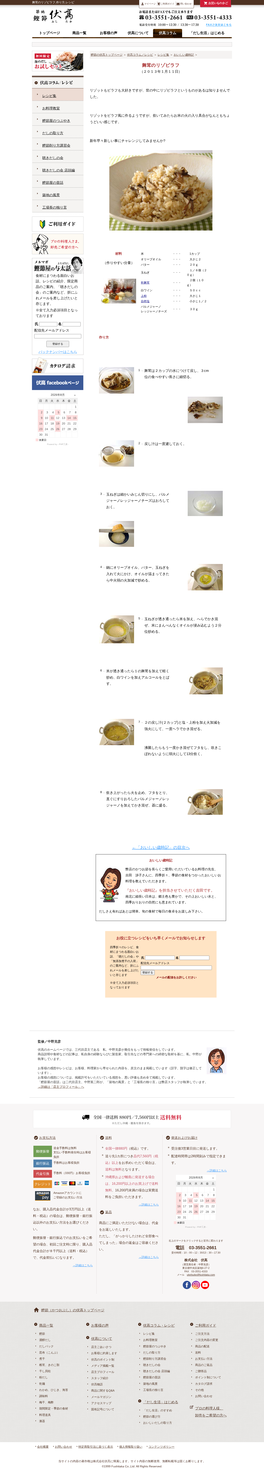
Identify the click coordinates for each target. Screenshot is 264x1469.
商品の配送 (202, 1346)
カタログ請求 (203, 1383)
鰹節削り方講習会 (56, 145)
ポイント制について (208, 1377)
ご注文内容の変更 (206, 1340)
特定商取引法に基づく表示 (95, 1446)
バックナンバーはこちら (58, 352)
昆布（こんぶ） (49, 1352)
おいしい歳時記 (184, 54)
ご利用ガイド (167, 3)
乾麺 (42, 1383)
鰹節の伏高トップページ (107, 54)
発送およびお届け (184, 1138)
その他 (199, 1390)
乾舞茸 (145, 282)
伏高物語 (97, 1384)
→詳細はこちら (83, 1265)
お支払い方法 (203, 1358)
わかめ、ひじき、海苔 (53, 1390)
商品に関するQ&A (102, 1390)
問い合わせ (186, 3)
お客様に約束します (104, 1353)
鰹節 (42, 1333)
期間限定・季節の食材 (53, 1408)
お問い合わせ (203, 1396)
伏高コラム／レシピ (140, 54)
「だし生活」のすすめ (157, 1410)
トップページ (49, 33)
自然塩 (145, 301)
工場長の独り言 (54, 207)
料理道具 (45, 1415)
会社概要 (43, 1446)
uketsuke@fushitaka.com (201, 1274)
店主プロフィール (102, 1372)
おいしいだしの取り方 (157, 1422)
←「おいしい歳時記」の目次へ (161, 847)
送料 (108, 1138)
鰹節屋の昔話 (52, 183)
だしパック (46, 1346)
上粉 (144, 295)
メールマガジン (101, 1397)
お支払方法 (47, 1138)
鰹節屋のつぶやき (56, 121)
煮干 (42, 1358)
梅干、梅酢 (46, 1402)
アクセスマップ (101, 1403)
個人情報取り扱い (130, 1446)
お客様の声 (108, 33)
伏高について (138, 33)
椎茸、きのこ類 (49, 1365)
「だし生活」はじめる (207, 33)
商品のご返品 (203, 1365)
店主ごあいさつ (101, 1347)
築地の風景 (51, 195)
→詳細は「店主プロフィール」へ (61, 1086)
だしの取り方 (52, 133)
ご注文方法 (202, 1333)
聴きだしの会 (52, 158)
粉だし (43, 1377)
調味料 (43, 1396)
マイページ (150, 3)
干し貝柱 (45, 1371)
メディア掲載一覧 (102, 1365)
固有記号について (102, 1409)
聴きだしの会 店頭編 (58, 170)
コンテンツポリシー (161, 1446)
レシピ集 (163, 54)
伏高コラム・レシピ (159, 1325)
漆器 (42, 1421)
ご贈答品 (201, 1371)
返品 (108, 1212)
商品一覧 (79, 33)
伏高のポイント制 (102, 1359)
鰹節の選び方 (151, 1416)
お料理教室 (51, 108)
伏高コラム (167, 33)
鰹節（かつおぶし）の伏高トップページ (72, 1310)
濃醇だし (45, 1340)
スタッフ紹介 (99, 1378)
